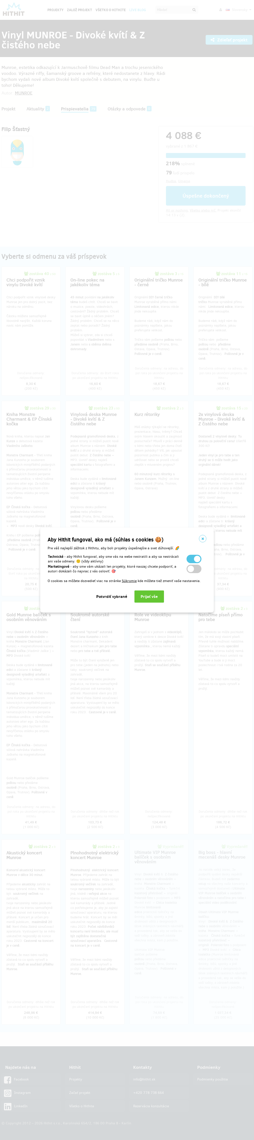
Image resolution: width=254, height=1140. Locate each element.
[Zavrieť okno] (202, 538)
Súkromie (129, 581)
